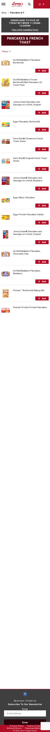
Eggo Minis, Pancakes (24, 197)
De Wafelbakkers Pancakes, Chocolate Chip (26, 252)
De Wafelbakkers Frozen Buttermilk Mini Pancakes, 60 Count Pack (27, 82)
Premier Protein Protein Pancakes (30, 307)
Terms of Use (33, 726)
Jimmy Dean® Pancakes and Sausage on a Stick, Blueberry (27, 179)
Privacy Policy (17, 726)
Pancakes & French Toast (23, 12)
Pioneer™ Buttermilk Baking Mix (28, 290)
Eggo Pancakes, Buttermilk (26, 121)
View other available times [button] (25, 29)
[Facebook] (25, 694)
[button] (42, 71)
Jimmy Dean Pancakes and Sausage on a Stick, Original (27, 103)
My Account (19, 701)
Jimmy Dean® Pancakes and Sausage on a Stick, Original (27, 232)
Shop (3, 12)
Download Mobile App (35, 728)
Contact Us (31, 701)
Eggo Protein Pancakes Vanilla (28, 214)
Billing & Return (14, 728)
